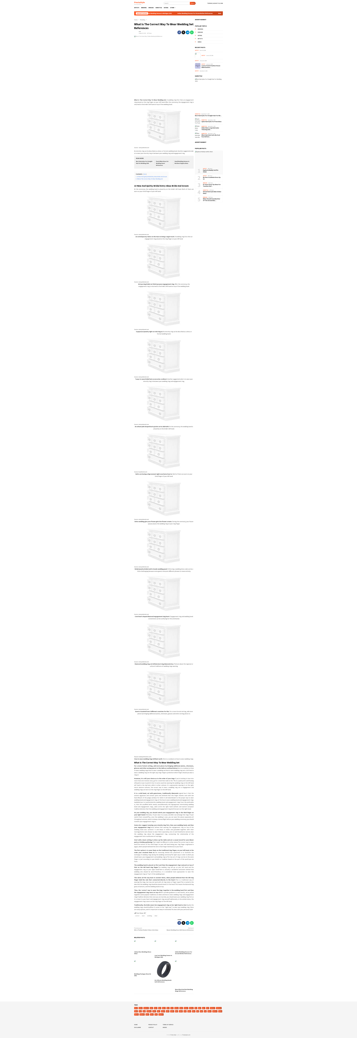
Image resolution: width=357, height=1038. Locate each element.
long (144, 1011)
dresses (200, 32)
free (196, 1008)
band (155, 1008)
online (162, 1011)
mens (154, 1011)
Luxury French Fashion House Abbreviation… (210, 66)
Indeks (165, 1027)
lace (140, 1011)
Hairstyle (197, 114)
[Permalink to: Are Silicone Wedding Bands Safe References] (164, 969)
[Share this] (179, 32)
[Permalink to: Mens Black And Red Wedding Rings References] (184, 974)
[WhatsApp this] (192, 32)
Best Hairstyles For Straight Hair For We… (208, 115)
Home (136, 1024)
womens (161, 1014)
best (160, 1008)
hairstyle (212, 1008)
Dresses (205, 183)
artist (136, 1008)
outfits (172, 1011)
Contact (151, 1027)
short (193, 1011)
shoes (189, 1011)
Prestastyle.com (186, 1035)
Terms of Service (168, 1024)
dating (200, 35)
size (205, 1011)
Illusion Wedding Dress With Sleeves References (180, 929)
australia (146, 1008)
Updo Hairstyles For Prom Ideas (211, 121)
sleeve (209, 1011)
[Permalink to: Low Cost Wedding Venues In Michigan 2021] (164, 947)
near (158, 1011)
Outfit (197, 50)
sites (201, 1011)
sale (185, 1011)
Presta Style (173, 1035)
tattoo (220, 1011)
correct (137, 916)
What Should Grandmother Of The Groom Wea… (211, 199)
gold (200, 1008)
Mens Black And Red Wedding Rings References (184, 990)
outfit (167, 1011)
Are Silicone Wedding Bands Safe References (185, 13)
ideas (136, 1011)
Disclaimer (137, 1027)
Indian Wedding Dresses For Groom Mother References (183, 952)
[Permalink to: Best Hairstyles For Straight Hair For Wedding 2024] (209, 95)
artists (200, 38)
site (197, 1011)
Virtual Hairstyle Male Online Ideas (212, 192)
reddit (180, 1011)
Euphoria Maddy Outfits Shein (210, 171)
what (156, 916)
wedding (149, 916)
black (164, 1008)
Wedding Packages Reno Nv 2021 (154, 13)
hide (145, 174)
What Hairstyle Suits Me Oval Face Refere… (210, 136)
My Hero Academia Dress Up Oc (212, 178)
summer (215, 1011)
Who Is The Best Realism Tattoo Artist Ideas (146, 929)
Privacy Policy (152, 1024)
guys (203, 1008)
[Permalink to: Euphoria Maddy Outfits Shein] (209, 159)
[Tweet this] (183, 32)
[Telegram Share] (187, 32)
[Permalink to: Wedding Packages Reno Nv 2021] (143, 966)
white (151, 1014)
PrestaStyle (139, 2)
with (156, 1014)
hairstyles (218, 1008)
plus (176, 1011)
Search (193, 3)
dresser (186, 1008)
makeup (149, 1011)
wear (143, 916)
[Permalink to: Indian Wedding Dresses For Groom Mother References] (184, 945)
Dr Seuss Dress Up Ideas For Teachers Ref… (212, 185)
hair (208, 1008)
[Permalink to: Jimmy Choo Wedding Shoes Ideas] (143, 945)
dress (199, 42)
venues (136, 1014)
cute (172, 1008)
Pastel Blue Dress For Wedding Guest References (162, 163)
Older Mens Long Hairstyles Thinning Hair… (210, 128)
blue (168, 1008)
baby (151, 1008)
